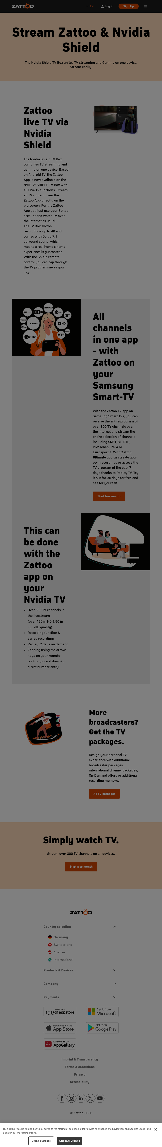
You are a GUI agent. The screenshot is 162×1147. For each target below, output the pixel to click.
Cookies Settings (41, 1140)
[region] (81, 1135)
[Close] (155, 1129)
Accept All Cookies (69, 1140)
